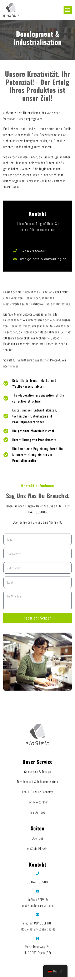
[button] (68, 10)
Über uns (37, 838)
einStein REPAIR (37, 848)
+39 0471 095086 (37, 881)
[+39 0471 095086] (37, 873)
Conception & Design (37, 771)
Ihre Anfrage (37, 812)
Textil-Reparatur (37, 801)
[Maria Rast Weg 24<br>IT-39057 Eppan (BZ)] (37, 938)
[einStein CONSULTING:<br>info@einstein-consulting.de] (37, 914)
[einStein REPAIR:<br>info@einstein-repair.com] (37, 891)
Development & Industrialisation (37, 781)
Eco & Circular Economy (37, 791)
